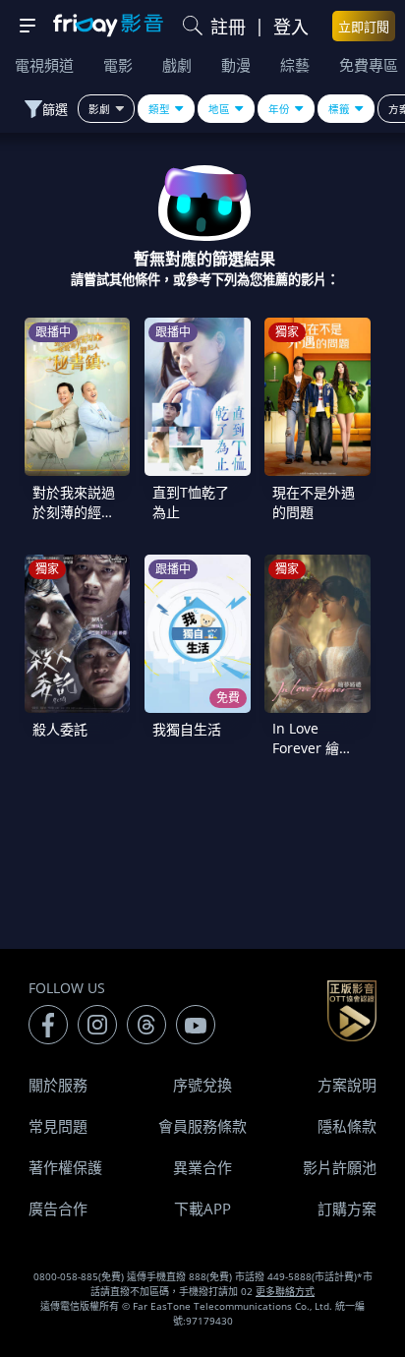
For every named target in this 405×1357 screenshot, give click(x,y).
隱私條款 (347, 1126)
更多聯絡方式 (285, 1291)
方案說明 (347, 1084)
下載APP (202, 1208)
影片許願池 (339, 1167)
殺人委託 (59, 729)
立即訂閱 (363, 26)
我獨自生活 (186, 729)
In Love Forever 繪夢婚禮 (312, 748)
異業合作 (202, 1167)
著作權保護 (65, 1167)
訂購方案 (347, 1208)
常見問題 (58, 1126)
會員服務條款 (202, 1126)
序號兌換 (202, 1084)
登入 (291, 26)
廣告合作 (58, 1208)
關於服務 (58, 1084)
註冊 (228, 26)
